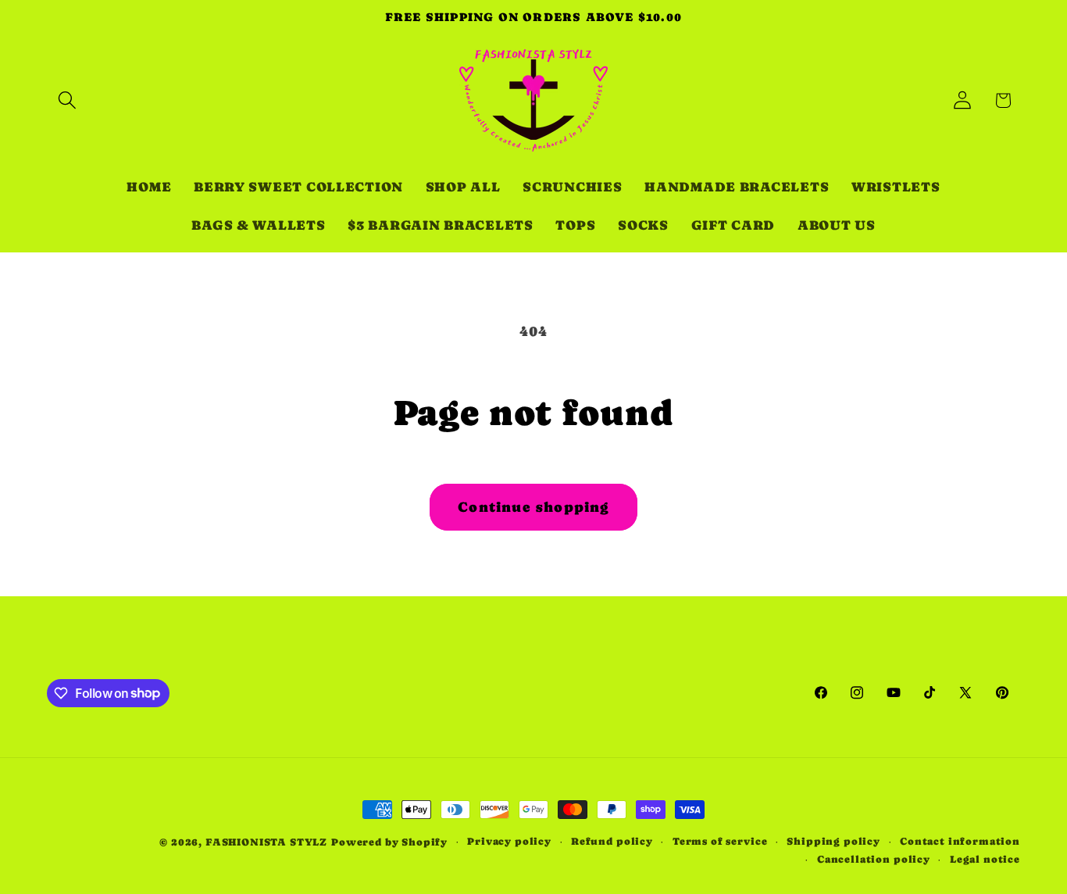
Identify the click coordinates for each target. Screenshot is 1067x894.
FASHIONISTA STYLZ (266, 842)
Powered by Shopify (389, 842)
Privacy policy (509, 841)
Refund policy (612, 841)
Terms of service (720, 841)
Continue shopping (533, 507)
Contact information (960, 841)
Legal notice (985, 859)
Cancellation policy (873, 859)
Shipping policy (833, 841)
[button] (67, 100)
